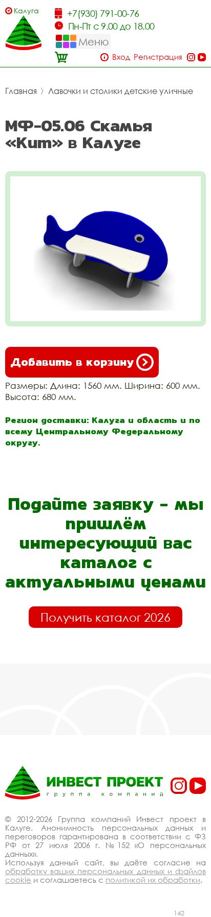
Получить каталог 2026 (105, 617)
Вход (121, 57)
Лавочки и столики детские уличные (120, 91)
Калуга (26, 10)
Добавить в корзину (72, 362)
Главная (21, 91)
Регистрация (158, 57)
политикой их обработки (153, 879)
